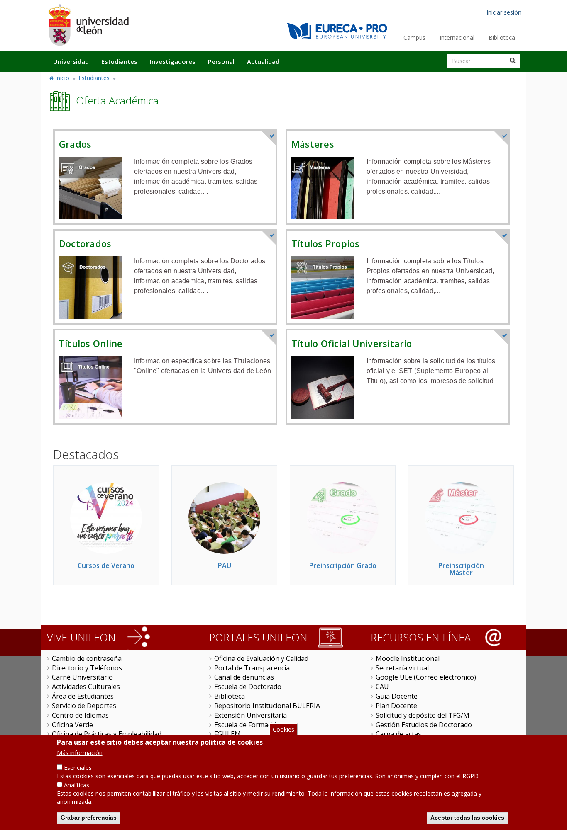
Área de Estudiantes (83, 696)
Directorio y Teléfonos (87, 667)
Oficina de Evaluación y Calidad (261, 658)
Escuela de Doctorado (247, 686)
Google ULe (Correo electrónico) (426, 677)
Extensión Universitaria (250, 715)
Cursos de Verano (106, 565)
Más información (80, 753)
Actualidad (263, 61)
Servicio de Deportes (84, 705)
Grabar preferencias (89, 817)
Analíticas (76, 785)
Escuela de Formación (247, 724)
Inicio (62, 78)
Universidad (71, 61)
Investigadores (173, 61)
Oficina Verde (72, 724)
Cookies (283, 729)
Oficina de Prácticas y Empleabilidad (106, 733)
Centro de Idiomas (80, 715)
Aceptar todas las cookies (467, 817)
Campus (414, 37)
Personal (221, 61)
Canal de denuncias (244, 677)
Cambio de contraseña (87, 658)
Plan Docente (396, 705)
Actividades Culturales (86, 686)
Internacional (457, 37)
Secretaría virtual (402, 667)
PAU (224, 565)
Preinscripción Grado (342, 565)
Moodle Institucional (408, 658)
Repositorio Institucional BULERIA (267, 705)
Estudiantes (119, 61)
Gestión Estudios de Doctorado (424, 724)
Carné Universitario (82, 677)
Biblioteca (502, 37)
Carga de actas (398, 733)
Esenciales (78, 768)
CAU (382, 686)
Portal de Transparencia (252, 667)
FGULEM (227, 733)
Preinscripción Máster (461, 569)
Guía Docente (397, 696)
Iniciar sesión (503, 12)
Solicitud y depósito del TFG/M (422, 715)
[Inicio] (88, 24)
